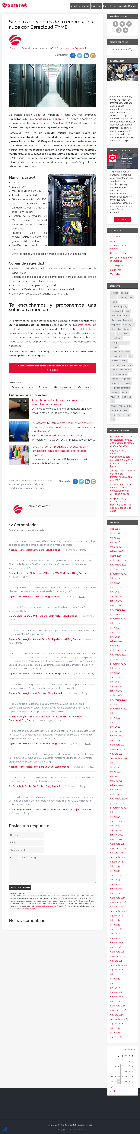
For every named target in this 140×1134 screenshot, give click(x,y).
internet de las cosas (120, 352)
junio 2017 (115, 978)
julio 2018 (115, 920)
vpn (128, 415)
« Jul (112, 1091)
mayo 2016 (116, 1037)
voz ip (121, 415)
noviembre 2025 (118, 564)
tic (112, 401)
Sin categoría (116, 265)
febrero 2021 (116, 785)
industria (125, 333)
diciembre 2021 (118, 744)
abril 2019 (115, 879)
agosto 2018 (116, 915)
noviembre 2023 (118, 654)
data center (46, 480)
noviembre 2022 (118, 700)
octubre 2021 (116, 753)
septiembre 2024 (118, 618)
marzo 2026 (116, 546)
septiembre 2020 (118, 807)
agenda (114, 293)
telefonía (115, 397)
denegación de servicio (121, 320)
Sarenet (79, 1129)
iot (130, 356)
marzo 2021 (116, 780)
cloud (18, 480)
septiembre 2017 (118, 965)
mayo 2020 (116, 821)
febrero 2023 (116, 690)
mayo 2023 (116, 677)
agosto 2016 (116, 1023)
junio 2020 (115, 816)
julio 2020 (115, 812)
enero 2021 (115, 789)
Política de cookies (84, 1125)
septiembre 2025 (118, 573)
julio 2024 (115, 623)
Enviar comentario (21, 887)
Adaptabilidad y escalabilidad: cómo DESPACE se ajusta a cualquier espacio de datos (120, 504)
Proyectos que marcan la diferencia (120, 6)
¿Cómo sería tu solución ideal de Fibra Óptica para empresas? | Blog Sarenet (50, 809)
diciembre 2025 (118, 560)
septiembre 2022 (118, 708)
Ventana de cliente (82, 145)
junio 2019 (115, 870)
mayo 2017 (115, 983)
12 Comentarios (80, 48)
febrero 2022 (116, 735)
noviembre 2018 (118, 902)
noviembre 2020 (118, 798)
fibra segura (128, 324)
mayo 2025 (116, 587)
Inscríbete (122, 219)
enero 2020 (116, 839)
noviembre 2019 (118, 848)
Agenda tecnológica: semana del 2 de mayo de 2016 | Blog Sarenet (45, 639)
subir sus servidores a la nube (42, 119)
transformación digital (121, 406)
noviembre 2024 (118, 610)
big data (124, 293)
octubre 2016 (117, 1014)
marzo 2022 (116, 731)
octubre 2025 (117, 569)
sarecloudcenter (17, 488)
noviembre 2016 (118, 1010)
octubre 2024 (117, 614)
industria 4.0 (116, 338)
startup (125, 392)
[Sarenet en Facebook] (116, 25)
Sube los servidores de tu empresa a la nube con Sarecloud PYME (52, 24)
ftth (112, 333)
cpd (127, 311)
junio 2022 (115, 717)
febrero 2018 (116, 942)
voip (113, 415)
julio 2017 (114, 974)
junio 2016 (115, 1032)
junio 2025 (115, 583)
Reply (83, 550)
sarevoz (114, 379)
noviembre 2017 (118, 956)
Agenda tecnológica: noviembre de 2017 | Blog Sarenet (39, 766)
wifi (112, 419)
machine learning (119, 361)
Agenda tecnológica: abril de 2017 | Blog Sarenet (35, 693)
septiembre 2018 (118, 911)
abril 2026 (115, 542)
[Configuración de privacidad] (5, 1129)
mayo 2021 (115, 771)
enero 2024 (116, 645)
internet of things (118, 356)
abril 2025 (115, 591)
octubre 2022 (117, 704)
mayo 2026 (116, 537)
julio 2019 (115, 866)
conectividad (117, 311)
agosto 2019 (116, 861)
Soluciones (96, 6)
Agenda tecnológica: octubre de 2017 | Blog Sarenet (37, 743)
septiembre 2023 (118, 663)
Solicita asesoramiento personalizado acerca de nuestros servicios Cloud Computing (53, 368)
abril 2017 (115, 987)
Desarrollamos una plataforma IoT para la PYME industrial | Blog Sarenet (48, 573)
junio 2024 (115, 627)
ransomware (125, 370)
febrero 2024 (116, 641)
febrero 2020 (116, 834)
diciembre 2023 (118, 650)
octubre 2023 (117, 659)
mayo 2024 (116, 632)
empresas (14, 484)
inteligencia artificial (120, 343)
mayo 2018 (116, 929)
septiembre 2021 (118, 758)
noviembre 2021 (118, 749)
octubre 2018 (117, 906)
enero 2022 (116, 740)
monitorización (118, 365)
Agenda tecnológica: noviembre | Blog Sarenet (34, 550)
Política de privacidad (27, 909)
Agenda (86, 6)
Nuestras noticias (119, 253)
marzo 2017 (116, 992)
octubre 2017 (116, 960)
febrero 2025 (116, 600)
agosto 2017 (116, 969)
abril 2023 (115, 681)
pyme (23, 484)
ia (118, 333)
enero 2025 (116, 605)
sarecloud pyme (35, 484)
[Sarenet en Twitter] (122, 25)
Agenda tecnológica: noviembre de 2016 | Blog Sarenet (39, 673)
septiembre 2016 (118, 1019)
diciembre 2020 (118, 794)
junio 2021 (115, 767)
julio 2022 (115, 713)
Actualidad (75, 6)
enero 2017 (115, 1001)
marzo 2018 (116, 938)
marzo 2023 (116, 686)
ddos (126, 315)
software (115, 392)
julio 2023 (115, 668)
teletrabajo (126, 397)
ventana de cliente (35, 488)
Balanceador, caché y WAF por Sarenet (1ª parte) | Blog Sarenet (43, 616)
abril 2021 (115, 776)
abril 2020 (115, 825)
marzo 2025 (116, 596)
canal (113, 297)
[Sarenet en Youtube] (119, 32)
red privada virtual (119, 374)
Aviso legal (52, 1125)
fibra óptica (116, 329)
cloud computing (31, 480)
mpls (130, 365)
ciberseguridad (125, 297)
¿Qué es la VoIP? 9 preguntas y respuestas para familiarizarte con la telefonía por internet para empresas (59, 450)
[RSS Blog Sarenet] (126, 32)
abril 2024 (115, 636)
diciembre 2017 (118, 951)
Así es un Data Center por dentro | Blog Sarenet (34, 786)
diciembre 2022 (118, 695)
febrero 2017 (116, 996)
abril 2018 (115, 933)
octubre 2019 (117, 852)
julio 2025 (115, 578)
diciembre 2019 (118, 843)
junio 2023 (115, 673)
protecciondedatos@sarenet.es (45, 906)
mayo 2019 (116, 875)
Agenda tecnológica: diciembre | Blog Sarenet (34, 596)
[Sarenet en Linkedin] (129, 25)
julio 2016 (115, 1028)
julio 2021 (114, 762)
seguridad (125, 379)
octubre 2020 (117, 803)
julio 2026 (115, 529)
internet (114, 347)
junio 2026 (115, 533)
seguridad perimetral (120, 388)
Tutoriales (115, 274)
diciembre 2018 (118, 897)
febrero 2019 (116, 888)
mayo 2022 (116, 722)
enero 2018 (115, 947)
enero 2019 (115, 893)
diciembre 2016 (118, 1005)
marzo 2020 (116, 830)
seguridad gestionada (121, 383)
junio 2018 (115, 924)
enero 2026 (116, 556)
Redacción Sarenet (20, 48)
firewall (127, 329)
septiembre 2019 (118, 857)
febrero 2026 (116, 551)
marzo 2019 (116, 884)
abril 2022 (115, 726)
